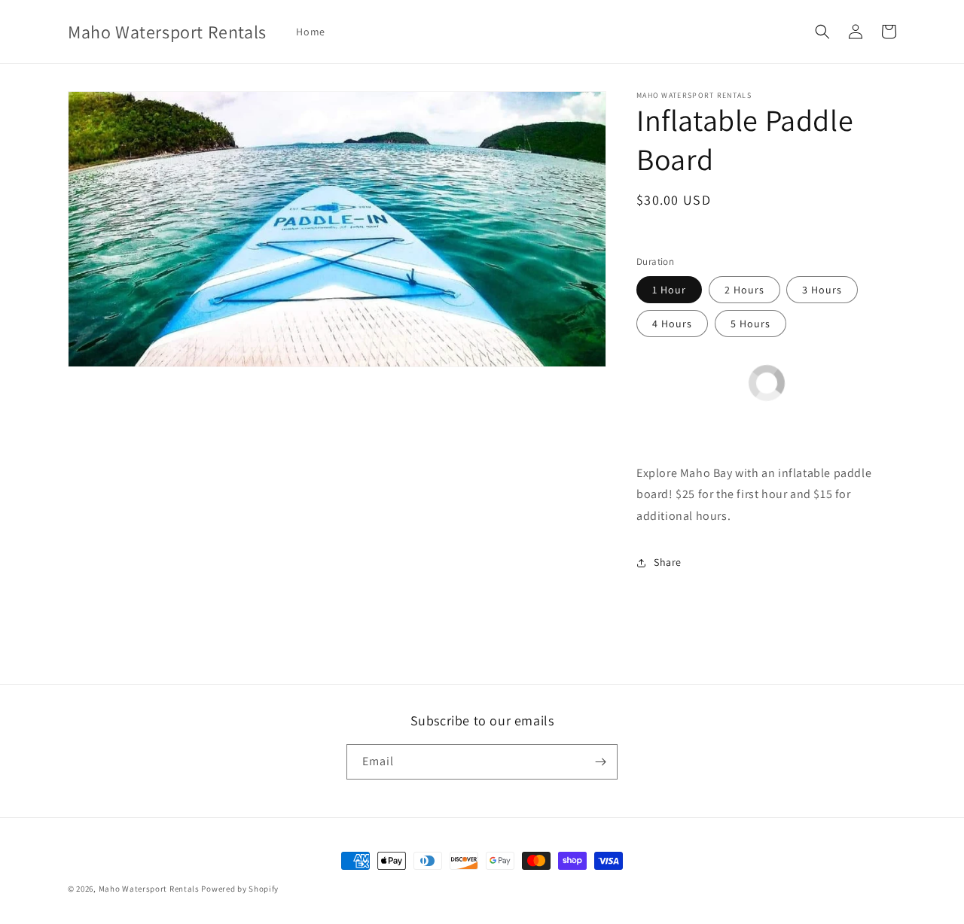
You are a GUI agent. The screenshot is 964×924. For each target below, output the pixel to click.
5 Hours (750, 323)
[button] (822, 31)
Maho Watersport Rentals (149, 888)
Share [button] (668, 562)
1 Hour (669, 289)
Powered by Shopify (240, 888)
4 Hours (672, 323)
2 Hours (744, 289)
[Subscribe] (600, 762)
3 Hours (822, 289)
